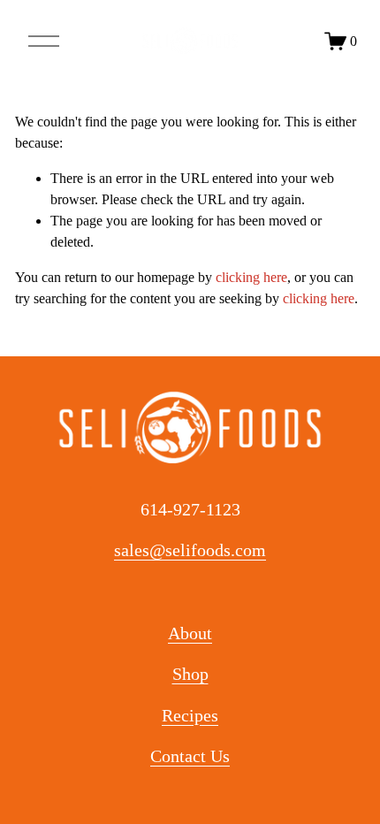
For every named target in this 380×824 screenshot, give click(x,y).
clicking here (251, 277)
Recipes (190, 715)
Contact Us (190, 756)
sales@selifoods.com (190, 550)
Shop (190, 673)
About (190, 633)
